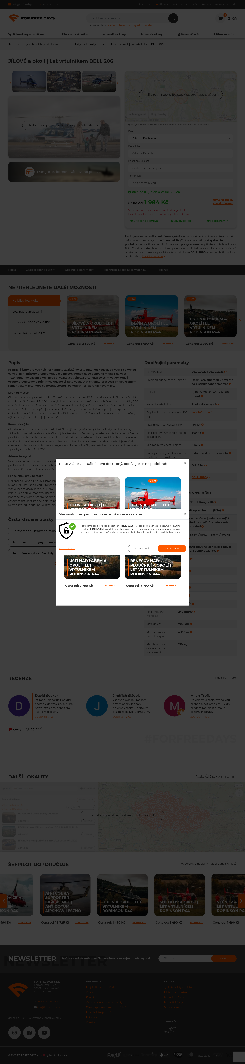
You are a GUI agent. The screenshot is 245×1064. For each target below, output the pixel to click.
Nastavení (142, 548)
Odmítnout (67, 548)
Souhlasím (172, 548)
